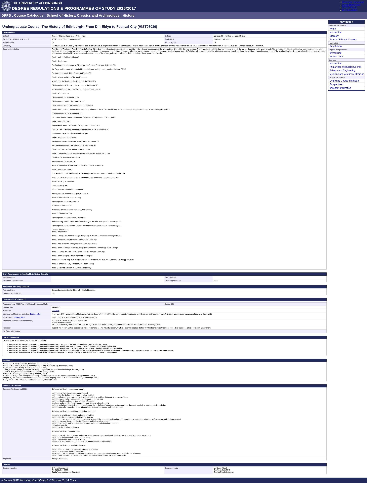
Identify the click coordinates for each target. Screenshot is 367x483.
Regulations (336, 46)
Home (333, 29)
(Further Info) (35, 314)
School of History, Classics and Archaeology (83, 15)
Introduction (335, 32)
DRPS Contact (349, 10)
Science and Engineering (342, 70)
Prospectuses (336, 84)
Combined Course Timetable (344, 81)
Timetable (55, 311)
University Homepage (353, 2)
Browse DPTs (336, 56)
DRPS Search (349, 7)
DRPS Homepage (351, 4)
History (128, 15)
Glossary (334, 36)
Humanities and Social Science (346, 67)
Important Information (340, 88)
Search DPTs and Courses (343, 39)
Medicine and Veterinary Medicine (347, 74)
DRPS (6, 15)
